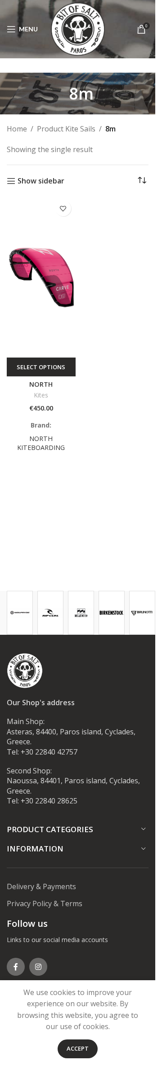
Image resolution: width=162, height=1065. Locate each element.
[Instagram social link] (38, 967)
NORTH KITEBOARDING (41, 443)
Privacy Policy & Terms (44, 903)
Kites (41, 395)
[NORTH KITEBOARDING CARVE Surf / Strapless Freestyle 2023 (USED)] (41, 277)
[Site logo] (78, 28)
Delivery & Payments (41, 886)
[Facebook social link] (16, 967)
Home (17, 129)
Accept (78, 1048)
